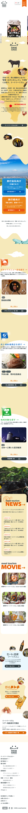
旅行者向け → (4, 761)
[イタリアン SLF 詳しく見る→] (14, 287)
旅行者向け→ (11, 210)
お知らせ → (4, 801)
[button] (3, 294)
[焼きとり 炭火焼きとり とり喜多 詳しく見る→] (14, 361)
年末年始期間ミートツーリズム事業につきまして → (14, 552)
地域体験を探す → (8, 780)
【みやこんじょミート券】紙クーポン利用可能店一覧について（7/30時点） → (14, 521)
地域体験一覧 (11, 459)
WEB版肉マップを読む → (7, 796)
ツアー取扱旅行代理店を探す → (11, 775)
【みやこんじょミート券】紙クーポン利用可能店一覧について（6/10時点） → (14, 529)
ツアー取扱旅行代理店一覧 (12, 732)
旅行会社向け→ (11, 191)
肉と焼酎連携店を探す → (10, 766)
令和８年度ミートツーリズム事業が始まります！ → (14, 537)
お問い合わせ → (5, 798)
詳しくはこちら (10, 666)
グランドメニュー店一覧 (11, 311)
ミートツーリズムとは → (7, 756)
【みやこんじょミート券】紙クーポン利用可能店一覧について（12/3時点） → (14, 544)
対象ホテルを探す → (8, 768)
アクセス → (4, 790)
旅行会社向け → (5, 759)
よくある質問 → (5, 803)
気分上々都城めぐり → (9, 785)
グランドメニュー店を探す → (11, 773)
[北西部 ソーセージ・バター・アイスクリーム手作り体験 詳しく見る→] (14, 435)
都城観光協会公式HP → (9, 787)
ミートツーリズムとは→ (11, 125)
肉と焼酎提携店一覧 (11, 385)
